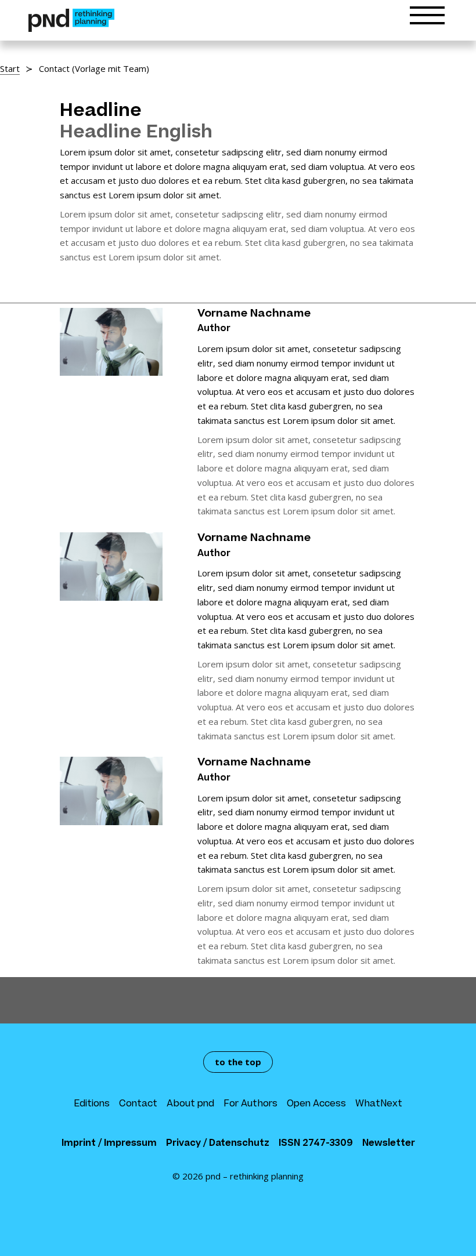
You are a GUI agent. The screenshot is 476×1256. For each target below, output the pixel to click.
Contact (138, 1104)
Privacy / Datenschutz (217, 1143)
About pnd (190, 1104)
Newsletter (388, 1143)
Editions (92, 1104)
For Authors (250, 1104)
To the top (238, 1062)
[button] (427, 18)
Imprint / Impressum (109, 1143)
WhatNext (378, 1104)
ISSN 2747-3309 (316, 1143)
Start (10, 68)
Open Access (316, 1104)
